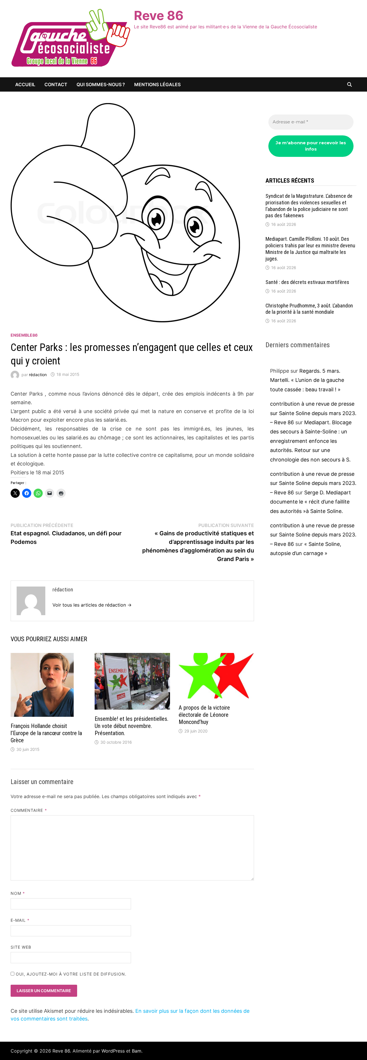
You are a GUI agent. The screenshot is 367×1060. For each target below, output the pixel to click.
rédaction (38, 374)
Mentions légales (157, 84)
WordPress (113, 1051)
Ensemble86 (24, 335)
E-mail (20, 920)
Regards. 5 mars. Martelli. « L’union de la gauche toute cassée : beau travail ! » (307, 380)
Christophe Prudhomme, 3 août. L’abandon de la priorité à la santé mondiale (309, 309)
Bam (136, 1051)
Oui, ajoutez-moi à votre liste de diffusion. (70, 974)
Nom (18, 893)
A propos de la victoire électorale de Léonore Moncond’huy (204, 714)
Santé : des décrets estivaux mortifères (307, 282)
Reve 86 (159, 15)
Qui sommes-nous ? (101, 84)
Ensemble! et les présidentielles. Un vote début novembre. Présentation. (131, 726)
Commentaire (29, 810)
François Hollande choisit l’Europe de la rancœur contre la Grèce (46, 733)
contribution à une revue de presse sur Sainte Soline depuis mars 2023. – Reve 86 (313, 413)
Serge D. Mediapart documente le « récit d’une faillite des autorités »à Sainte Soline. (310, 501)
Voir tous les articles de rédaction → (92, 605)
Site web (21, 947)
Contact (55, 84)
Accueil (25, 84)
